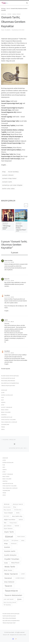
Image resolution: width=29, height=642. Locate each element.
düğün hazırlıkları (9, 519)
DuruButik (7, 29)
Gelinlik (17, 525)
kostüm (7, 547)
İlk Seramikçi (7, 604)
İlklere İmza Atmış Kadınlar (10, 602)
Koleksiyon (14, 543)
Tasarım (8, 586)
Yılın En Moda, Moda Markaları (8, 380)
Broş (14, 507)
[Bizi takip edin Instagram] (13, 639)
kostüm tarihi (9, 551)
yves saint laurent (9, 599)
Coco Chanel (8, 513)
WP (8, 634)
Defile (18, 512)
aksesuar (7, 504)
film (5, 522)
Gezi (2, 400)
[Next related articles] (26, 205)
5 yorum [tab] (14, 252)
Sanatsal (4, 414)
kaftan (22, 540)
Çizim (2, 392)
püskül (23, 573)
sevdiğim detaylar (20, 578)
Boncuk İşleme (7, 507)
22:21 (12, 352)
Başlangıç (3, 8)
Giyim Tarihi (9, 532)
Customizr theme (22, 634)
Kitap (2, 405)
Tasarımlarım (5, 424)
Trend (3, 427)
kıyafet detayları (10, 555)
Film (2, 397)
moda (6, 563)
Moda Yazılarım (5, 412)
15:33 (12, 280)
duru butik (6, 516)
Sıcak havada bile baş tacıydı (8, 378)
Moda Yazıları (8, 570)
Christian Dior (17, 509)
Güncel (8, 8)
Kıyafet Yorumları (6, 407)
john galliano (15, 540)
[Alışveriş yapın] (16, 639)
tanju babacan (9, 582)
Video (3, 429)
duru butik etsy (17, 516)
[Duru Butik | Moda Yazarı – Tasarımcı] (4, 3)
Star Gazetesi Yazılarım (8, 419)
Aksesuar (4, 390)
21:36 (12, 262)
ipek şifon (6, 540)
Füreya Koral (13, 522)
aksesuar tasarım (18, 504)
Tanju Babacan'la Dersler (9, 422)
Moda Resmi (15, 562)
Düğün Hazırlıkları (7, 395)
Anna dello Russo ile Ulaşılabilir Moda (10, 383)
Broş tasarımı (7, 509)
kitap (6, 543)
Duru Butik (11, 632)
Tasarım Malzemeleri (13, 595)
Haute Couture (21, 536)
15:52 (12, 297)
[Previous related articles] (22, 205)
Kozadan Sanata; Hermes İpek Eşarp (10, 375)
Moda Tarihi (4, 409)
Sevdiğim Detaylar (6, 417)
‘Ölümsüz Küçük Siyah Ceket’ (8, 385)
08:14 (12, 321)
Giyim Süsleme (8, 528)
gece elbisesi (8, 525)
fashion (21, 519)
